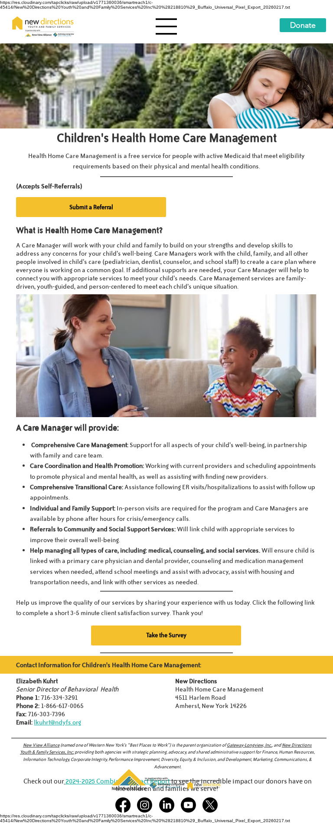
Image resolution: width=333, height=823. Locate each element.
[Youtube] (188, 805)
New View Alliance (41, 745)
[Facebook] (123, 805)
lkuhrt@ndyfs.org (57, 722)
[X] (210, 805)
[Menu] (166, 26)
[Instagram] (144, 805)
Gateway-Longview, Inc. (249, 745)
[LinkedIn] (166, 805)
